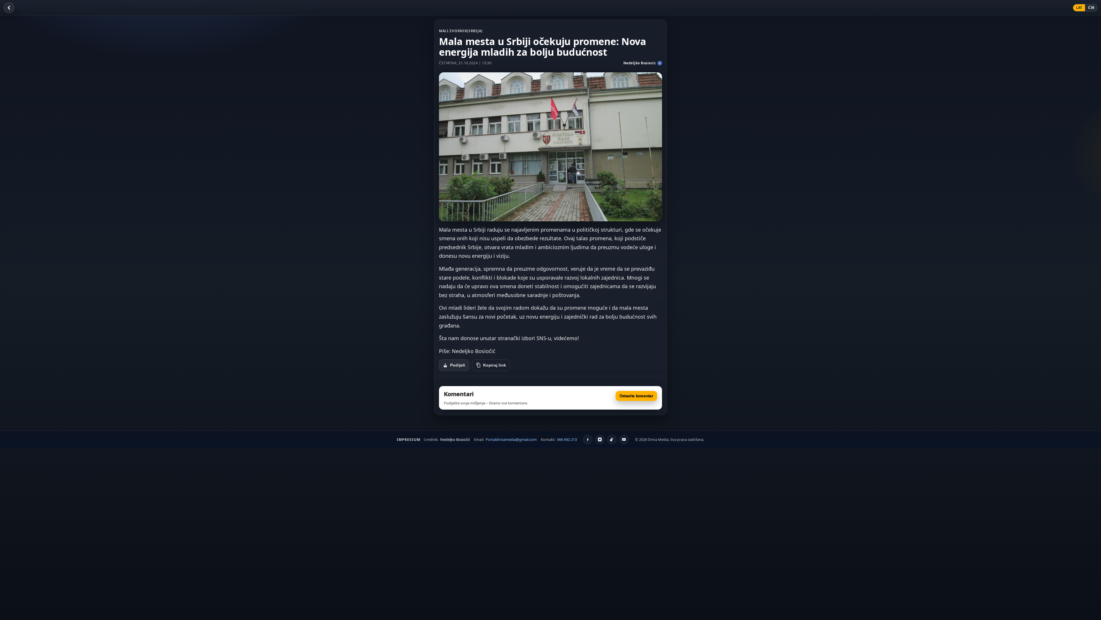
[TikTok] (611, 439)
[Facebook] (587, 439)
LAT (1079, 7)
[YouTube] (623, 439)
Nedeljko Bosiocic (639, 63)
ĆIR (1091, 7)
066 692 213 (567, 439)
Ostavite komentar (636, 396)
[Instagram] (599, 439)
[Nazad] (8, 7)
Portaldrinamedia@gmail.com (511, 439)
